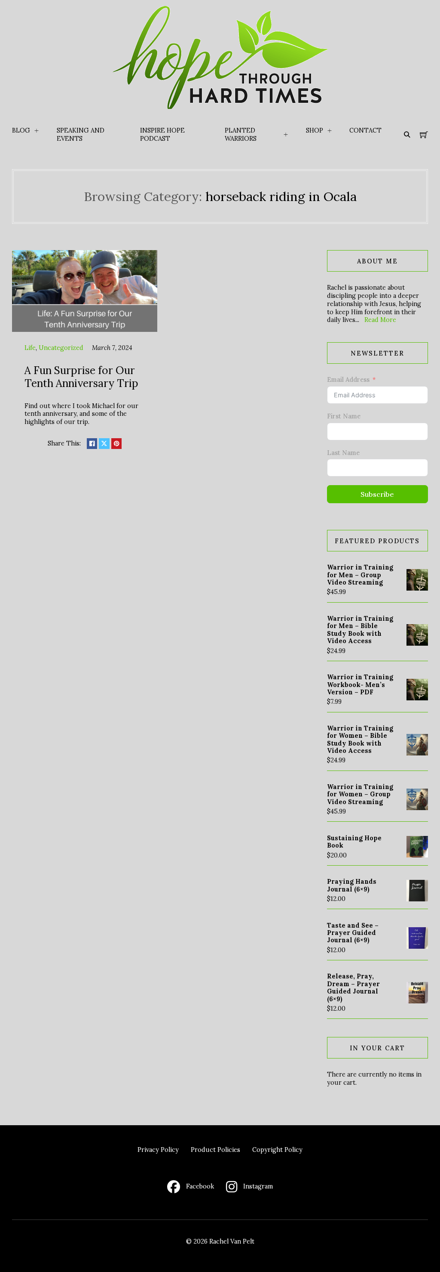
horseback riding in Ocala (281, 196)
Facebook (200, 1186)
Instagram (258, 1186)
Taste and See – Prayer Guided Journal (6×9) (353, 932)
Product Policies (215, 1150)
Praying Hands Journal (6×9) (351, 885)
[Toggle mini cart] (424, 135)
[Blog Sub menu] (36, 131)
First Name (344, 416)
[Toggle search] (407, 134)
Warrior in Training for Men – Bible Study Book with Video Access (360, 629)
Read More (380, 320)
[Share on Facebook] (92, 443)
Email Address (348, 380)
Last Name (343, 453)
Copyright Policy (277, 1150)
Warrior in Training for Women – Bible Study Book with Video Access (360, 739)
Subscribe (377, 494)
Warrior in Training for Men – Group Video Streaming (360, 574)
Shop (314, 130)
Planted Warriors (241, 134)
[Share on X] (104, 443)
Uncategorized (61, 348)
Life (30, 348)
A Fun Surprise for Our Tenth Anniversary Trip (81, 376)
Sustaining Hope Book (354, 841)
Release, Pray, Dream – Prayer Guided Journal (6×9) (353, 987)
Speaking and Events (80, 134)
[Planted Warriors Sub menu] (286, 135)
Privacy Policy (158, 1150)
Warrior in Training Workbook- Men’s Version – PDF (360, 684)
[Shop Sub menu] (329, 131)
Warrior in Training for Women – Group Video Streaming (360, 794)
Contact (365, 130)
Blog (21, 130)
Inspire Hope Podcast (162, 134)
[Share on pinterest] (116, 443)
